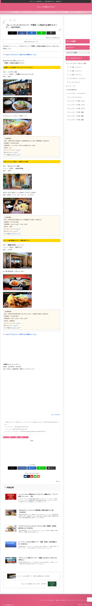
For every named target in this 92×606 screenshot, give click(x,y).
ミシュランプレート (74, 82)
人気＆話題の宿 (71, 89)
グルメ (19, 437)
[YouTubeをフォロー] (31, 476)
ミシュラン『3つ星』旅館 (76, 119)
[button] (51, 33)
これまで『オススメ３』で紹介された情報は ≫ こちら (20, 54)
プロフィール (81, 600)
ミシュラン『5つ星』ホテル (77, 101)
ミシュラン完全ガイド (49, 600)
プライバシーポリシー (72, 600)
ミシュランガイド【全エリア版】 (77, 63)
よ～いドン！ (25, 437)
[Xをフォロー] (28, 476)
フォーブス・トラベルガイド (77, 93)
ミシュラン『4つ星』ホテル (77, 104)
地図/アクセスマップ (13, 154)
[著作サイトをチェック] (25, 476)
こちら (17, 150)
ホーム (41, 600)
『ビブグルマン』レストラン (77, 78)
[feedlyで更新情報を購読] (35, 476)
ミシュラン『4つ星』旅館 (76, 116)
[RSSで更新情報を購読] (38, 476)
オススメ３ (13, 437)
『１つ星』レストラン (75, 74)
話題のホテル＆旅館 (60, 600)
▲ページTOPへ (56, 414)
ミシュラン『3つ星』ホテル (77, 108)
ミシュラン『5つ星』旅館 (76, 112)
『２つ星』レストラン (75, 71)
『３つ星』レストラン (75, 67)
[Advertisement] (15, 350)
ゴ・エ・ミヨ (71, 86)
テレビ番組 (7, 437)
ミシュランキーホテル (75, 97)
